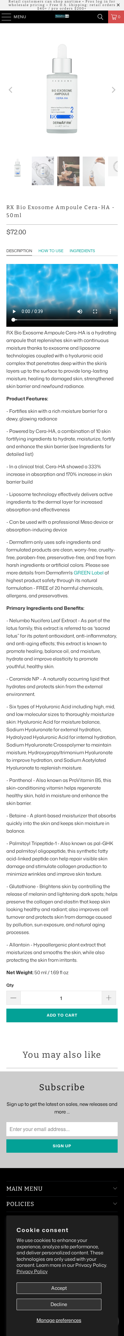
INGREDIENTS (82, 250)
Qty (10, 985)
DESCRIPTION (19, 250)
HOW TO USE (50, 250)
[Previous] (11, 90)
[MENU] (3, 17)
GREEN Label (89, 572)
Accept (59, 1288)
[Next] (113, 90)
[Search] (100, 17)
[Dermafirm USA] (62, 17)
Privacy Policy (32, 1271)
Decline (59, 1304)
